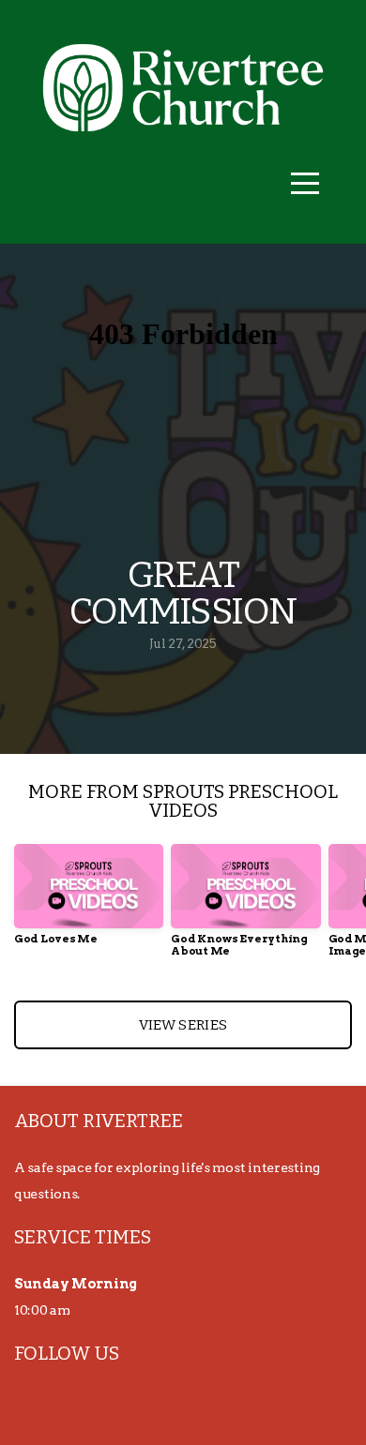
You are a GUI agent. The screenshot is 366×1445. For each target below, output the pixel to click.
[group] (88, 901)
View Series (183, 1024)
